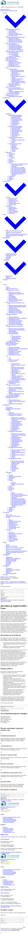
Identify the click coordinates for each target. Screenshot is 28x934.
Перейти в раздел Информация (13, 558)
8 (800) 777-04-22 (4, 10)
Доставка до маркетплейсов (7, 582)
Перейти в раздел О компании (13, 569)
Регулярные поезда (7, 831)
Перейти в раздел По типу (15, 521)
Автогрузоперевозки (8, 818)
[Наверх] (1, 932)
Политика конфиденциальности (8, 852)
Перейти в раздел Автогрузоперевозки (18, 318)
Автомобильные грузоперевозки (17, 581)
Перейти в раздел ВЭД (14, 359)
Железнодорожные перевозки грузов (11, 817)
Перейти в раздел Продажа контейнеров (18, 348)
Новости (5, 827)
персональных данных (6, 601)
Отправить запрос (13, 10)
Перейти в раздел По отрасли (15, 533)
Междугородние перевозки (9, 820)
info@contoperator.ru (5, 9)
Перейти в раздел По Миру (15, 476)
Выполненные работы (8, 829)
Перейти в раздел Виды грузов (13, 516)
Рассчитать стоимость (8, 828)
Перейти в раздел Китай (17, 493)
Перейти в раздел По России (15, 413)
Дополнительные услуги (9, 832)
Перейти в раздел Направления (13, 408)
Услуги (7, 581)
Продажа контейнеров (8, 822)
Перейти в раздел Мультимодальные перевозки (18, 451)
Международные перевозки (9, 819)
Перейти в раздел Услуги (12, 288)
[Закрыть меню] (1, 282)
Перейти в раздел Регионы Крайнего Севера (17, 463)
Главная (2, 581)
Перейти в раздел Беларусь (17, 483)
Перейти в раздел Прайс (11, 546)
